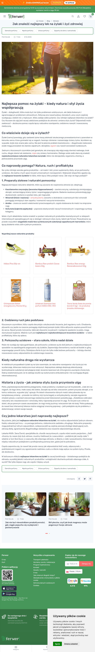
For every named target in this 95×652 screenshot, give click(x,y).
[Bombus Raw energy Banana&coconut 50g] (79, 249)
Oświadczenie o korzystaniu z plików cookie (46, 579)
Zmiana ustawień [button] (71, 644)
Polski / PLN (75, 571)
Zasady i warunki (39, 570)
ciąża (34, 153)
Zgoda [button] (57, 644)
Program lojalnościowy (41, 565)
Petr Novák (6, 37)
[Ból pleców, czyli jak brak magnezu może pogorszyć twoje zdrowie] (69, 504)
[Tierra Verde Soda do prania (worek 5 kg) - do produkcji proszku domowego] (79, 289)
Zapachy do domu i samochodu (65, 31)
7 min (18, 37)
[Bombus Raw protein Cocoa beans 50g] (47, 249)
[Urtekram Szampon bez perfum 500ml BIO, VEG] (47, 289)
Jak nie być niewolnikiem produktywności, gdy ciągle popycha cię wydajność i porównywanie (25, 525)
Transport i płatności (40, 560)
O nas (4, 560)
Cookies (36, 585)
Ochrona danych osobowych (44, 583)
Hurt (3, 562)
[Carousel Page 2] (49, 533)
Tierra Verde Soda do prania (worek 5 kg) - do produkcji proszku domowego (79, 305)
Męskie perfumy (27, 31)
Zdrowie (56, 21)
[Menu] (5, 16)
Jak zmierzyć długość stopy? (44, 575)
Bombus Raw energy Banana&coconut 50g (76, 265)
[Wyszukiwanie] (72, 16)
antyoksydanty (37, 198)
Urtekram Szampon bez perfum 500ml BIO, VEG (45, 304)
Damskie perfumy (11, 31)
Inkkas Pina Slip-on (12, 264)
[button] (9, 588)
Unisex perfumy (43, 31)
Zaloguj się (86, 564)
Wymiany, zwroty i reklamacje (44, 562)
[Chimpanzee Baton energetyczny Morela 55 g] (16, 289)
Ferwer (41, 21)
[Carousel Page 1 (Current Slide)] (46, 533)
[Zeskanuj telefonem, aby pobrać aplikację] (8, 575)
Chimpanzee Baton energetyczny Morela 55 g (15, 304)
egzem (53, 146)
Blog (48, 21)
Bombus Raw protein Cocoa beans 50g (47, 265)
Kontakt (36, 567)
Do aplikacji (70, 3)
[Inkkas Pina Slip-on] (16, 249)
